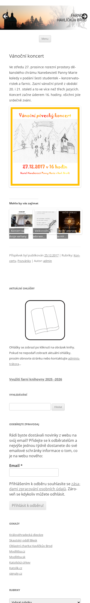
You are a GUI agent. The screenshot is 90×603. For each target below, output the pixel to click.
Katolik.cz (15, 568)
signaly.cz (15, 573)
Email (16, 465)
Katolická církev (19, 562)
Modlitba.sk (17, 557)
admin (47, 261)
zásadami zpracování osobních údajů (44, 486)
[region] (45, 18)
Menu (45, 38)
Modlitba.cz (17, 551)
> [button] (84, 16)
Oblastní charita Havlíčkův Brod (30, 546)
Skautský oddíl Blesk (23, 540)
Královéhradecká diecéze (26, 535)
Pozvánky (24, 261)
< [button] (5, 16)
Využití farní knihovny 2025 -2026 (35, 379)
